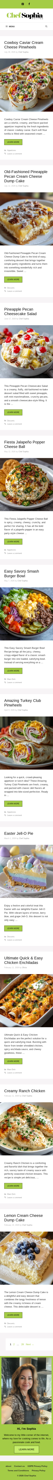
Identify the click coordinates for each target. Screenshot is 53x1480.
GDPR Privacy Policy (37, 1466)
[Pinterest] (22, 4)
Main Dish (11, 679)
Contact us (19, 1466)
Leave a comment (14, 154)
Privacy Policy (38, 1470)
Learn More (13, 142)
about (8, 1466)
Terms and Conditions (18, 1470)
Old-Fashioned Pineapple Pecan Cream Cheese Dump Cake (25, 176)
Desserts (11, 288)
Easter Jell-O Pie (18, 833)
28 (22, 1344)
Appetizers (11, 150)
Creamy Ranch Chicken (24, 1091)
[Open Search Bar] (46, 26)
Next (30, 1344)
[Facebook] (29, 4)
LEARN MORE (26, 1449)
